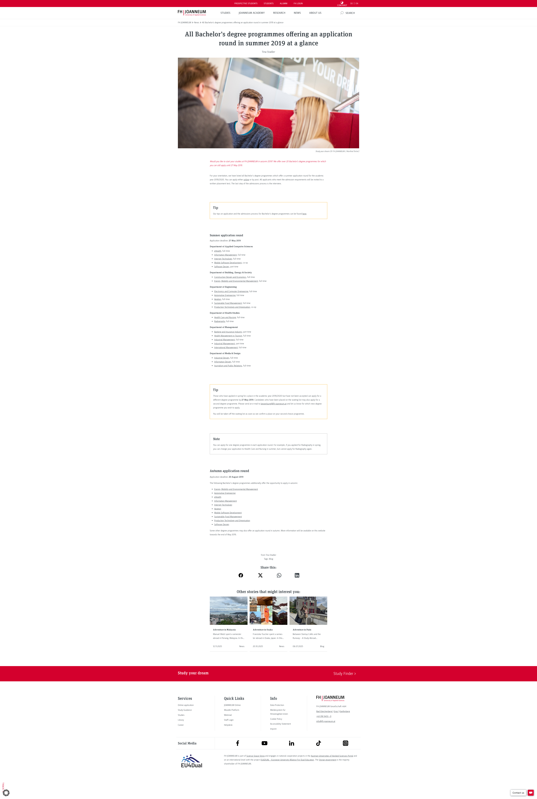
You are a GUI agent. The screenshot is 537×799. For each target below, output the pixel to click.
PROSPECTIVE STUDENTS (245, 3)
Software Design (221, 266)
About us (315, 13)
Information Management (225, 255)
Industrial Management (224, 339)
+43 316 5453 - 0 (323, 716)
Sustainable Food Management (228, 303)
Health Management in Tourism (228, 335)
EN (357, 3)
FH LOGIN (298, 3)
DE (351, 3)
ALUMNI (283, 3)
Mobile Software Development (228, 262)
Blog (271, 559)
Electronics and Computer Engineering (231, 291)
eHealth (217, 251)
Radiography (219, 321)
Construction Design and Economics (230, 277)
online (246, 179)
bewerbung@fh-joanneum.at (274, 403)
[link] (191, 705)
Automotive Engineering (224, 295)
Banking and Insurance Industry (228, 331)
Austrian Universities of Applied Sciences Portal (332, 756)
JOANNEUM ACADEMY (252, 13)
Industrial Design (221, 357)
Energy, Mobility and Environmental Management (236, 281)
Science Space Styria (255, 756)
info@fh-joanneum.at (325, 721)
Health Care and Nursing (225, 317)
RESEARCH (279, 13)
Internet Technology (223, 258)
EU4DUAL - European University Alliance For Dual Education (287, 759)
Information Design (222, 361)
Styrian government (327, 759)
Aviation (217, 299)
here (304, 213)
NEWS (297, 13)
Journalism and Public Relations (228, 365)
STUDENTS (269, 3)
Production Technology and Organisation (232, 307)
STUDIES (225, 13)
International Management (226, 347)
